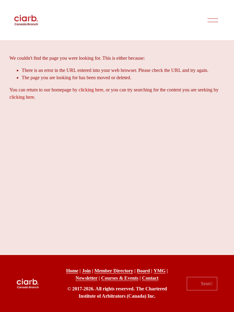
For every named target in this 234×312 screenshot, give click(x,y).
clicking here (91, 89)
